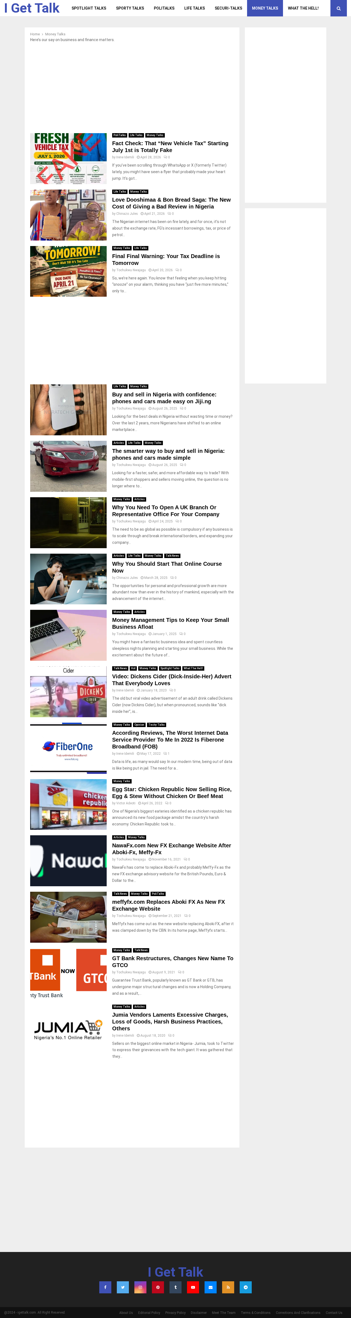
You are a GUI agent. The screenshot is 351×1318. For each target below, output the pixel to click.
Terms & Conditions (256, 1313)
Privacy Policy (175, 1313)
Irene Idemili (125, 157)
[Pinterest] (158, 1287)
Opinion (139, 724)
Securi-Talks (228, 8)
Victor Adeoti (125, 803)
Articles (119, 442)
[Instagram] (140, 1287)
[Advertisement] (132, 89)
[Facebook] (105, 1287)
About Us (126, 1313)
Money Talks (265, 8)
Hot (133, 668)
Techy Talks (156, 724)
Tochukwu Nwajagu (131, 270)
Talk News (172, 555)
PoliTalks (164, 8)
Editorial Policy (149, 1313)
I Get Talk (32, 8)
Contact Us (334, 1313)
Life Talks (194, 8)
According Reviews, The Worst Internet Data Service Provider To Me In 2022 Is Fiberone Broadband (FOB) (170, 740)
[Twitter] (123, 1287)
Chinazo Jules (127, 214)
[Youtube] (193, 1287)
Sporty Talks (130, 8)
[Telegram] (246, 1287)
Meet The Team (224, 1313)
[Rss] (228, 1287)
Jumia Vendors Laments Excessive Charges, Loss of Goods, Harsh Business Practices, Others (170, 1021)
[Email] (211, 1287)
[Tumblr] (175, 1287)
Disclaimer (199, 1313)
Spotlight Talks (89, 8)
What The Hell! (303, 8)
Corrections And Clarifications (298, 1313)
